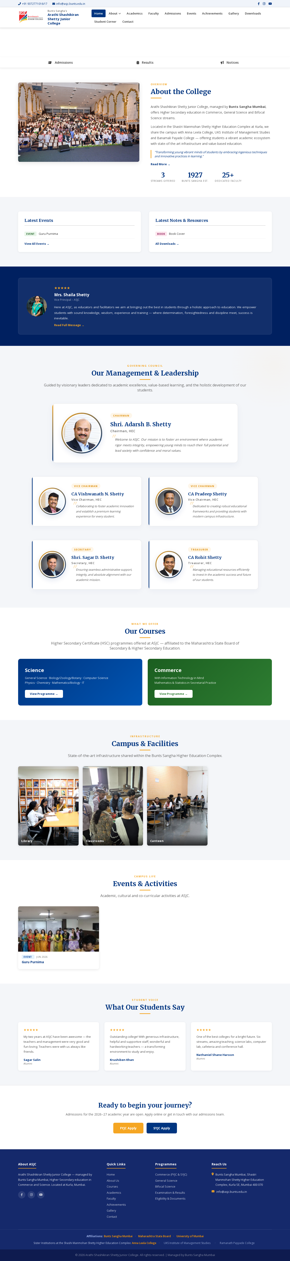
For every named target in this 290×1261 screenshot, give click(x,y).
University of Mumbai (190, 1236)
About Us (113, 1181)
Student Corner (105, 21)
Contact (127, 21)
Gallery (233, 13)
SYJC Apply (161, 1128)
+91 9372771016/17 (34, 4)
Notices (232, 62)
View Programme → (44, 694)
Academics (135, 13)
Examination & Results (170, 1193)
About (113, 13)
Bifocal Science (165, 1186)
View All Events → (36, 244)
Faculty (153, 13)
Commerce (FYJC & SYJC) (171, 1174)
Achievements (212, 13)
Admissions (173, 13)
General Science (166, 1181)
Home (98, 13)
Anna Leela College (144, 1243)
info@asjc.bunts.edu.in (70, 4)
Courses (112, 1186)
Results (147, 62)
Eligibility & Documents (170, 1198)
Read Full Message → (69, 325)
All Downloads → (167, 244)
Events (191, 13)
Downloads (253, 13)
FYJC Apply (128, 1128)
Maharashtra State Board (154, 1236)
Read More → (160, 164)
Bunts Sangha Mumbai (118, 1236)
